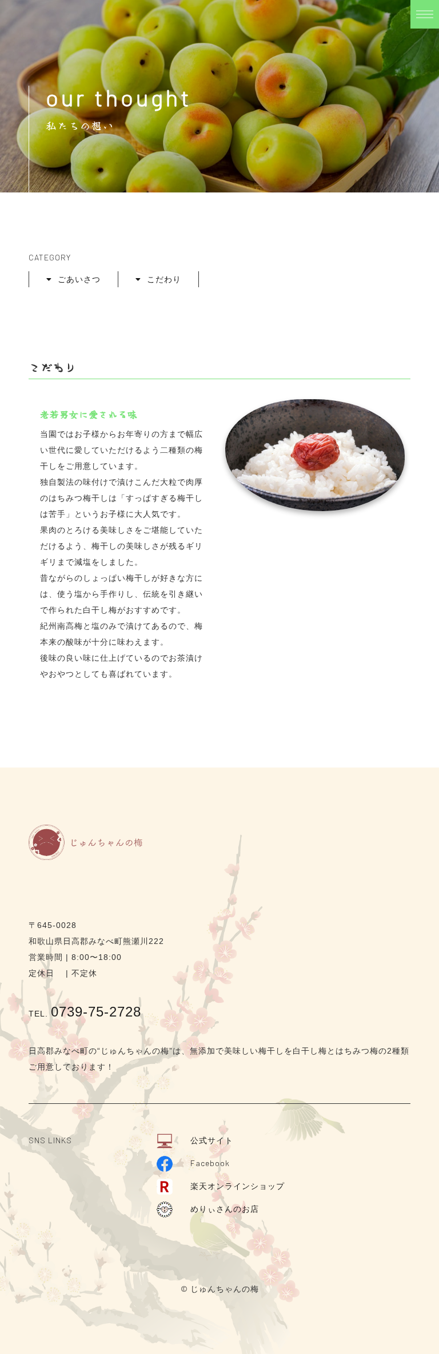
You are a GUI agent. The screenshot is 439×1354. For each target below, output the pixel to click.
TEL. (85, 1013)
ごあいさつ (79, 279)
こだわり (164, 279)
